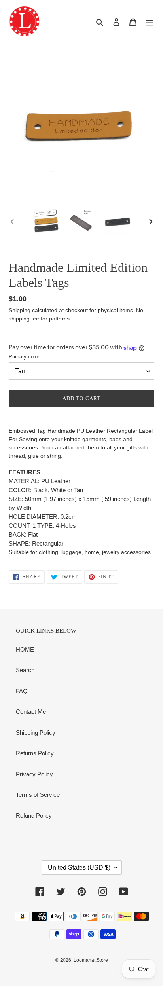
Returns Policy (35, 753)
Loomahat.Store (91, 960)
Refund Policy (34, 815)
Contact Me (31, 711)
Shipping (19, 310)
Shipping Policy (35, 732)
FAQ (22, 691)
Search (25, 670)
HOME (25, 649)
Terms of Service (38, 794)
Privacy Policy (34, 774)
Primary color (24, 357)
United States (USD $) (79, 867)
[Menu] (149, 21)
